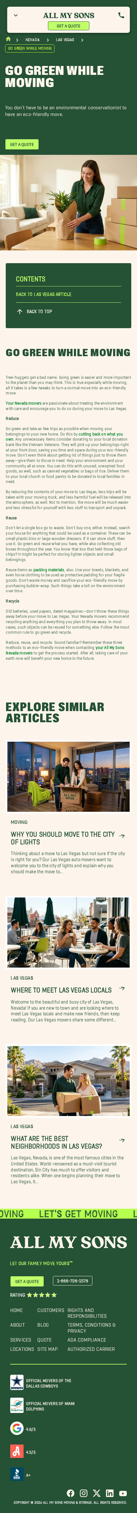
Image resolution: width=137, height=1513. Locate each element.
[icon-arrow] (122, 836)
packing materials (48, 568)
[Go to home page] (8, 40)
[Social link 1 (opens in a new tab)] (71, 1496)
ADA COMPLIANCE (87, 1338)
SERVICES (20, 1338)
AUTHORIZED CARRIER (91, 1347)
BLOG (43, 1323)
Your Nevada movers (23, 401)
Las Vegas (65, 39)
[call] (121, 15)
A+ (28, 1474)
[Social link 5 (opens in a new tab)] (123, 1496)
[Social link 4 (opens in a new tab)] (110, 1496)
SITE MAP (47, 1347)
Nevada (32, 39)
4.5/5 (31, 1451)
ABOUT (17, 1323)
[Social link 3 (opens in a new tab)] (97, 1496)
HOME (16, 1308)
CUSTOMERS (50, 1308)
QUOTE (44, 1338)
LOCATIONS (22, 1347)
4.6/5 (31, 1428)
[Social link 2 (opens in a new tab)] (84, 1496)
